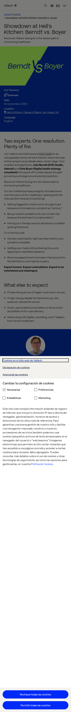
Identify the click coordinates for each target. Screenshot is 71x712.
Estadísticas (14, 398)
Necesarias (13, 389)
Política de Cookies (42, 464)
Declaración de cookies (16, 367)
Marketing (44, 398)
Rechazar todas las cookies (35, 694)
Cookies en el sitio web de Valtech (22, 360)
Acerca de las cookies (15, 374)
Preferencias (45, 389)
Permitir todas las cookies (35, 705)
